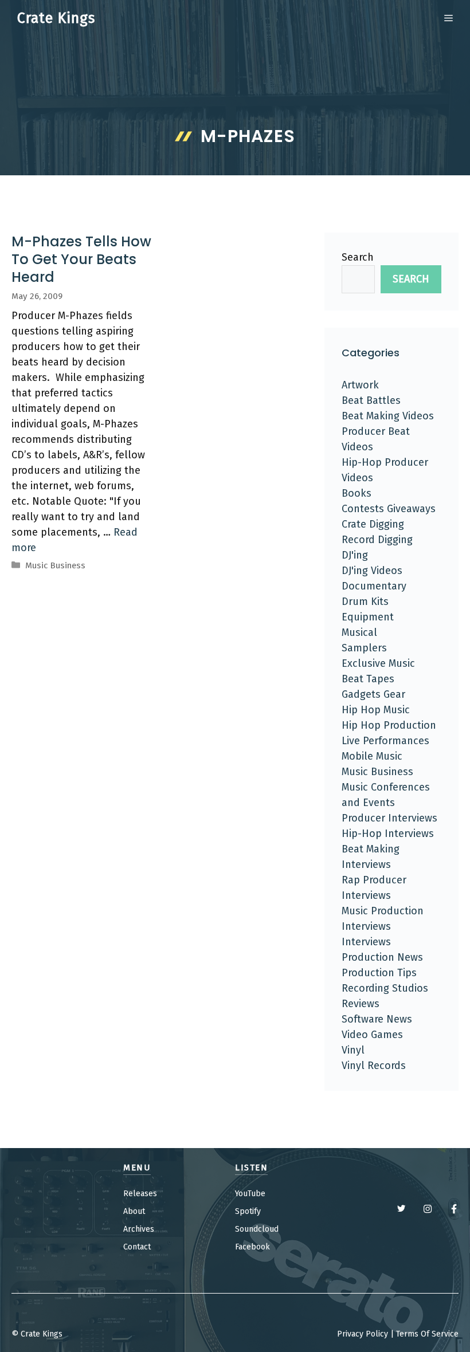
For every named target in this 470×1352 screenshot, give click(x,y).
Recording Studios (385, 988)
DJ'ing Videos (372, 570)
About (134, 1211)
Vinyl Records (374, 1065)
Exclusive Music (378, 663)
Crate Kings (56, 18)
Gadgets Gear (373, 694)
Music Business (55, 565)
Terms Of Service (427, 1334)
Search (358, 257)
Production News (382, 957)
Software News (377, 1019)
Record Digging (377, 539)
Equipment (368, 617)
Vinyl (353, 1050)
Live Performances (385, 740)
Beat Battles (371, 400)
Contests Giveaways (389, 508)
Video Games (372, 1034)
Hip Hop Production (389, 725)
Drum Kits (365, 601)
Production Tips (379, 972)
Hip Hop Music (376, 709)
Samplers (364, 648)
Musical (359, 632)
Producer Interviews (389, 818)
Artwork (360, 385)
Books (356, 493)
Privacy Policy (362, 1334)
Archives (138, 1229)
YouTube (250, 1193)
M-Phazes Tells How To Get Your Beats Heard (81, 259)
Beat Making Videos (388, 416)
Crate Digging (373, 524)
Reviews (360, 1003)
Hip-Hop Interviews (388, 833)
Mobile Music (372, 756)
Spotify (248, 1211)
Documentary (374, 586)
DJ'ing (355, 555)
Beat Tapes (368, 679)
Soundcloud (257, 1229)
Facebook (252, 1247)
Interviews (366, 942)
